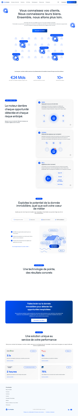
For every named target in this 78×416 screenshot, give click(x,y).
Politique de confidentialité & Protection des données (34, 412)
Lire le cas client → (10, 360)
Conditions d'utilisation (50, 412)
